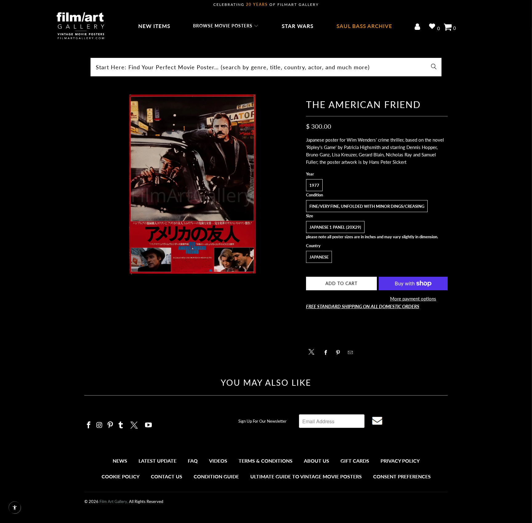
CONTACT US (166, 476)
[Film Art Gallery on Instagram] (99, 425)
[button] (226, 26)
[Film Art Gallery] (80, 26)
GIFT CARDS (355, 461)
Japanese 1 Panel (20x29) (335, 227)
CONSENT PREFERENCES (402, 476)
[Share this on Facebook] (327, 352)
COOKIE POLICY (120, 476)
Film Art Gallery (113, 501)
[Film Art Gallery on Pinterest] (110, 425)
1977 (314, 185)
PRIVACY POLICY (400, 461)
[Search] (433, 67)
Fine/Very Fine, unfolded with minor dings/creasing (366, 206)
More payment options (413, 298)
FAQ (193, 461)
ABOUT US (316, 461)
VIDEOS (218, 461)
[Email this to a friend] (352, 352)
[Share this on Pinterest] (340, 352)
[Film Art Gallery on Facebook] (89, 425)
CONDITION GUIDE (216, 476)
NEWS (120, 461)
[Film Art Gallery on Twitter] (135, 424)
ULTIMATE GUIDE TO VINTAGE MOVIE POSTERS (306, 476)
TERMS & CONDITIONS (265, 461)
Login (418, 27)
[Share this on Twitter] (313, 351)
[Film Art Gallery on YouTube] (148, 425)
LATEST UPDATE (157, 461)
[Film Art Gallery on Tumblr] (121, 425)
